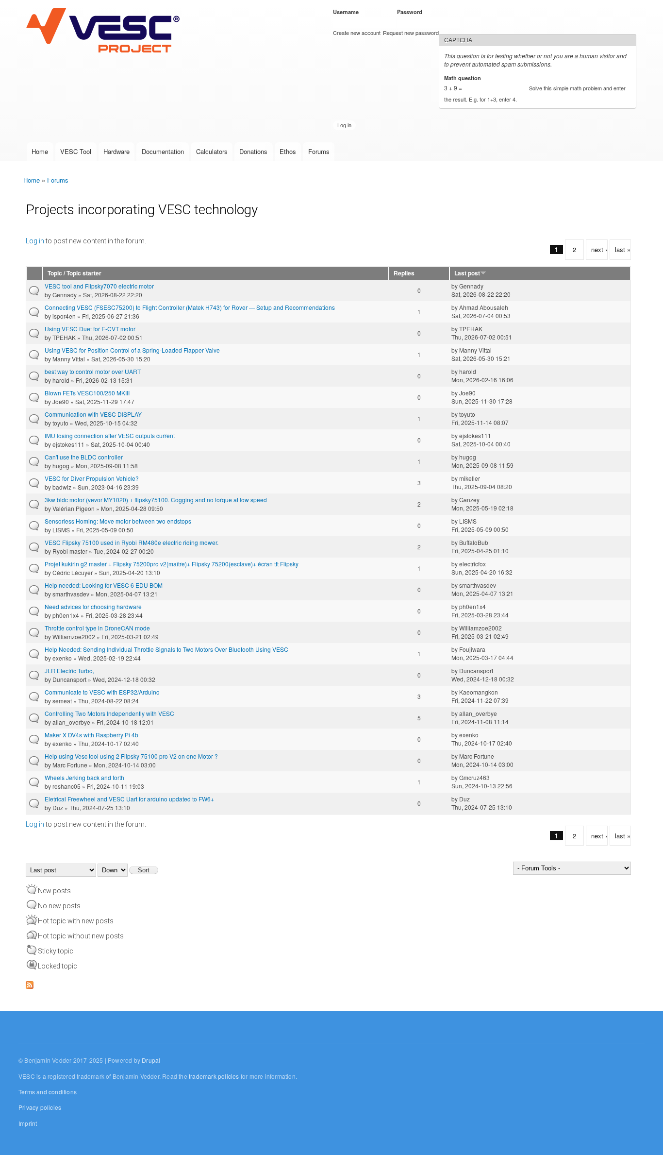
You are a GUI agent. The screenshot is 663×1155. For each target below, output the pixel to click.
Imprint (27, 1123)
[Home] (105, 31)
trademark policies (214, 1076)
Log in (35, 241)
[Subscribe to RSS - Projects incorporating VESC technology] (29, 983)
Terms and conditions (47, 1091)
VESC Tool (75, 151)
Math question (464, 78)
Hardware (116, 151)
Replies (404, 273)
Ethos (288, 151)
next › (599, 249)
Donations (253, 151)
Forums (319, 151)
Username (347, 12)
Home (40, 151)
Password (411, 12)
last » (622, 249)
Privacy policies (39, 1107)
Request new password (411, 32)
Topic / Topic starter (74, 273)
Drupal (151, 1060)
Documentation (163, 151)
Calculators (212, 151)
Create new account (357, 32)
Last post (467, 273)
